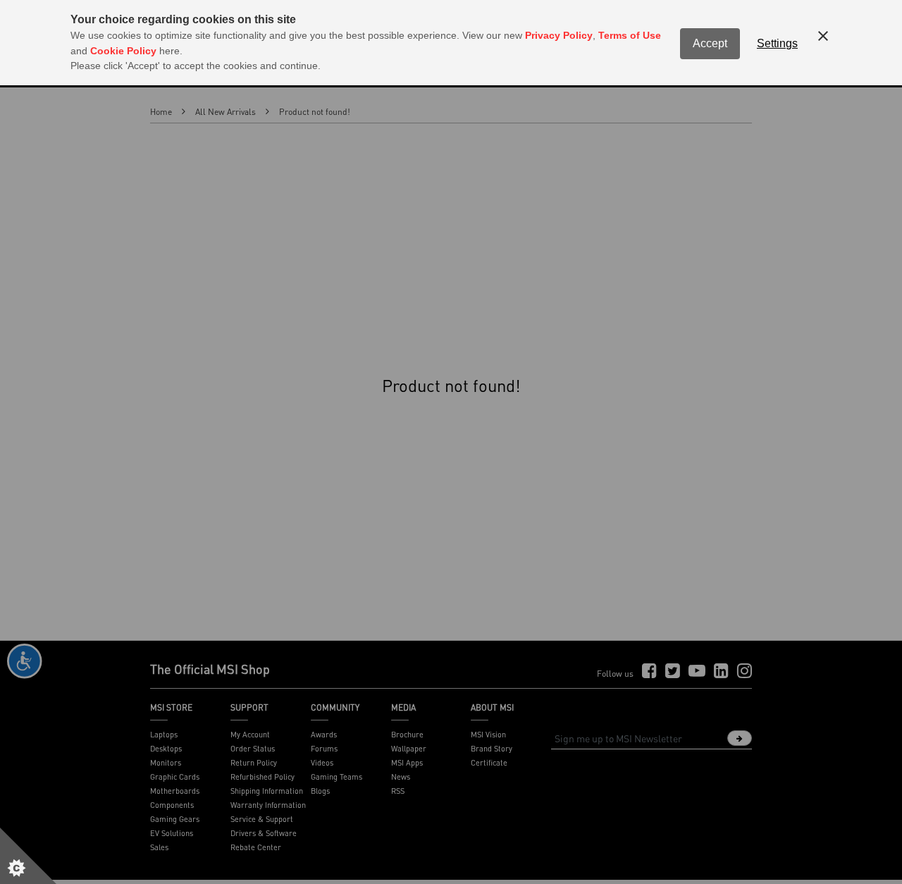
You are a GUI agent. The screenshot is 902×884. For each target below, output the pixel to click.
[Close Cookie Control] (823, 35)
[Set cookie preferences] (28, 856)
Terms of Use (629, 35)
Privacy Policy (559, 35)
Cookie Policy (123, 50)
